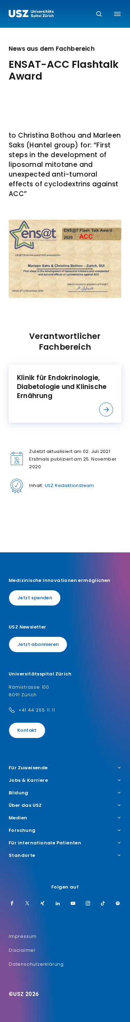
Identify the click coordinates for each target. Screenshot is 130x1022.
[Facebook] (12, 904)
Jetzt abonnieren (38, 644)
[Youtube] (73, 904)
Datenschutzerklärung (36, 964)
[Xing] (42, 904)
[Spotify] (117, 904)
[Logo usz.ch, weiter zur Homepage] (31, 14)
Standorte (22, 855)
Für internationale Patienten (45, 843)
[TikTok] (103, 904)
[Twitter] (27, 904)
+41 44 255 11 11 (36, 710)
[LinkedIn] (57, 904)
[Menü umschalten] (117, 14)
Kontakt (27, 730)
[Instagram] (88, 904)
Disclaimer (22, 950)
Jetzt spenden (34, 597)
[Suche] (99, 14)
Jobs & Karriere (28, 780)
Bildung (18, 793)
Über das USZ (25, 805)
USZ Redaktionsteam (69, 485)
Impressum (23, 936)
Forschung (22, 830)
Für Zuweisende (28, 768)
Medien (18, 818)
